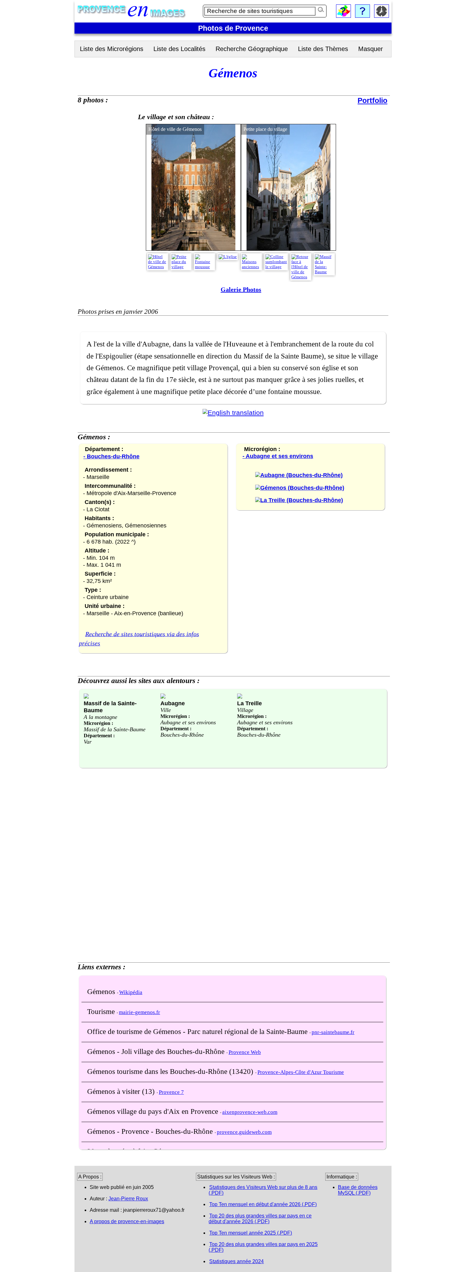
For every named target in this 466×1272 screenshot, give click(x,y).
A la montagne (100, 717)
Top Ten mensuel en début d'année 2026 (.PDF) (263, 1204)
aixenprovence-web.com (249, 1112)
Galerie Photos (241, 289)
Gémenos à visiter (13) (122, 1091)
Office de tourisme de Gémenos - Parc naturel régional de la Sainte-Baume (198, 1031)
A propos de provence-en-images (127, 1221)
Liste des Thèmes (323, 48)
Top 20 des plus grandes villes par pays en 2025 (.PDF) (263, 1247)
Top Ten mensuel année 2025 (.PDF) (250, 1233)
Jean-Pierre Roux (128, 1198)
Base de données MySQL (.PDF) (358, 1190)
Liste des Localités (179, 48)
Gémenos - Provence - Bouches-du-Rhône (151, 1131)
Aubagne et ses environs (188, 722)
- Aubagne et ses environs (278, 456)
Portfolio (372, 100)
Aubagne (172, 703)
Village (245, 710)
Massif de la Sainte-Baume (115, 729)
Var (88, 742)
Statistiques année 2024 (236, 1261)
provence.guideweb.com (244, 1132)
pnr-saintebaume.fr (333, 1032)
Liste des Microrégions (111, 48)
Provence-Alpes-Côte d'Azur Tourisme (300, 1072)
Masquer (370, 48)
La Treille (249, 703)
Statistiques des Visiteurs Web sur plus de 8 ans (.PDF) (263, 1190)
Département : (99, 735)
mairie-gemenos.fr (139, 1012)
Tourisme (102, 1011)
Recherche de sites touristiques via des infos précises (139, 638)
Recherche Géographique (252, 48)
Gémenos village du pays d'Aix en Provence (153, 1111)
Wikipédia (130, 992)
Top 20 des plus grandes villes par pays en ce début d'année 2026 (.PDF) (260, 1218)
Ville (165, 710)
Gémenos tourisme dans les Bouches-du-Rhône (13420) (171, 1071)
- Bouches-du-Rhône (111, 456)
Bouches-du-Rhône (182, 735)
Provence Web (245, 1052)
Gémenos (102, 991)
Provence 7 (171, 1092)
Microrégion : (98, 723)
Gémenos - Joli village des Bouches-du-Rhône (156, 1051)
